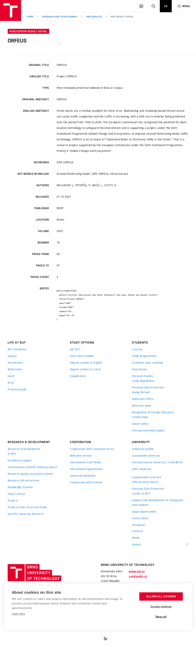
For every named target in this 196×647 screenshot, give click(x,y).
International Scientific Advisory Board (32, 467)
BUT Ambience (17, 349)
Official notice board (145, 482)
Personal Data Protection (148, 387)
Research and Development (60, 16)
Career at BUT (141, 493)
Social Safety (140, 423)
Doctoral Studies (142, 376)
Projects (13, 500)
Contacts (137, 531)
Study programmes (144, 356)
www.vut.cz (137, 571)
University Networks (83, 475)
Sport (11, 376)
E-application (78, 376)
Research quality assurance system (30, 474)
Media (136, 537)
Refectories (15, 369)
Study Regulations (143, 381)
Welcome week (141, 405)
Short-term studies (82, 356)
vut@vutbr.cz (138, 576)
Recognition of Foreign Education (153, 412)
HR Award (138, 525)
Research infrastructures (24, 480)
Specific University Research (26, 514)
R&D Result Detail (122, 16)
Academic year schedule (147, 362)
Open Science (16, 494)
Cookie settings (161, 606)
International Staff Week (85, 462)
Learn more (18, 613)
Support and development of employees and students (157, 502)
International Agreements (86, 469)
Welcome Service (81, 455)
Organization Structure (146, 477)
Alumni (136, 544)
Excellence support (20, 460)
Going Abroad (140, 392)
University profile (143, 449)
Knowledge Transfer (20, 487)
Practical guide (17, 389)
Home (30, 16)
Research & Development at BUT (24, 451)
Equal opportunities (144, 511)
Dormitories (15, 362)
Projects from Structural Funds (27, 507)
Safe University (141, 469)
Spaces (12, 356)
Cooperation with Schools (86, 482)
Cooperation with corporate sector (92, 449)
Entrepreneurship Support (148, 430)
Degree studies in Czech (85, 369)
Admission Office (143, 399)
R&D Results (94, 16)
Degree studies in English (86, 362)
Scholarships (140, 417)
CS (165, 6)
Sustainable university (146, 455)
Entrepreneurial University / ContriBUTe (157, 462)
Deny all (161, 616)
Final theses (139, 369)
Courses (137, 349)
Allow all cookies (161, 596)
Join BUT (75, 349)
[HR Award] (105, 638)
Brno (11, 382)
